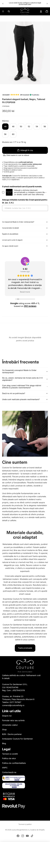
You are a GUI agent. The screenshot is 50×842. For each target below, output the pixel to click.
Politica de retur (9, 758)
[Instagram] (22, 835)
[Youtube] (27, 835)
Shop (4, 729)
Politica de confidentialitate (14, 763)
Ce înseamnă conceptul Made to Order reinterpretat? (19, 371)
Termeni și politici (25, 824)
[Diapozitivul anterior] (3, 4)
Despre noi (6, 716)
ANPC (4, 768)
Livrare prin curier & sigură (12, 240)
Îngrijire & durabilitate (10, 234)
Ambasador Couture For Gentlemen (17, 739)
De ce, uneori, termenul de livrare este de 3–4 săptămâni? (22, 379)
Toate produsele (25, 648)
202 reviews (30, 306)
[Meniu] (3, 11)
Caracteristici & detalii (10, 228)
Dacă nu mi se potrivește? (13, 393)
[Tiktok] (32, 835)
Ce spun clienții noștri (10, 246)
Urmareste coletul (9, 725)
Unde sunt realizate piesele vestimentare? (21, 399)
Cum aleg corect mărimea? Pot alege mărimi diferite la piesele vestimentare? (21, 386)
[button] (20, 95)
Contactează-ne (9, 772)
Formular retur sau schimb (13, 720)
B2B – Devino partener (12, 734)
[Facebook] (18, 835)
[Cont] (41, 11)
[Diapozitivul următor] (47, 4)
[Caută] (9, 11)
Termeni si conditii (10, 754)
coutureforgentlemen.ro (20, 830)
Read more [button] (25, 292)
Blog (4, 743)
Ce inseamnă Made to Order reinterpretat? (18, 222)
